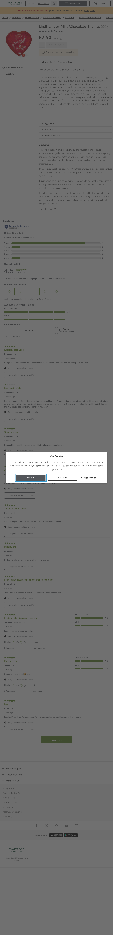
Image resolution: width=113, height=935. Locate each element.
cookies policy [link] (96, 465)
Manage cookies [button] (88, 477)
